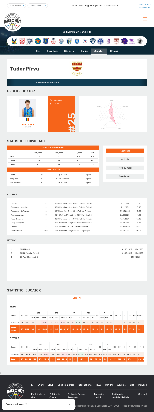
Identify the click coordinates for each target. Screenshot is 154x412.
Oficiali (114, 51)
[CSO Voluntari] (92, 41)
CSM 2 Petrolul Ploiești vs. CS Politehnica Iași (73, 215)
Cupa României (66, 385)
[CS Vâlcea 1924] (29, 41)
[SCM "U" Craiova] (124, 41)
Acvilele (121, 385)
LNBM (41, 385)
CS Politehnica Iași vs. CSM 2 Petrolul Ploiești (73, 203)
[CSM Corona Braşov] (45, 41)
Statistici (69, 51)
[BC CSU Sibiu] (14, 41)
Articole (125, 159)
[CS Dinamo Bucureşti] (22, 41)
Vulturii (109, 385)
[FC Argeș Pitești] (108, 41)
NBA (98, 385)
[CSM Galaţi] (61, 41)
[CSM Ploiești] (69, 41)
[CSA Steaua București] (37, 41)
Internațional (85, 385)
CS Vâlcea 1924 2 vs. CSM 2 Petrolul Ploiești (73, 211)
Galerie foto (125, 176)
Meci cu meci (125, 167)
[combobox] (16, 5)
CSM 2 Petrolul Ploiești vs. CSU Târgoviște (72, 231)
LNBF (51, 385)
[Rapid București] (116, 41)
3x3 (132, 385)
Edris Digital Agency (84, 406)
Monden (142, 385)
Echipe (84, 51)
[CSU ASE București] (100, 41)
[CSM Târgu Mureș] (85, 41)
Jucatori (99, 51)
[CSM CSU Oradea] (53, 41)
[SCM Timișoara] (132, 41)
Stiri (38, 51)
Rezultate (52, 51)
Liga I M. (77, 298)
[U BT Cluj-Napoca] (139, 41)
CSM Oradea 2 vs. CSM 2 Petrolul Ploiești (71, 227)
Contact (142, 394)
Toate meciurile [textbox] (16, 6)
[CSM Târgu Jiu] (77, 41)
